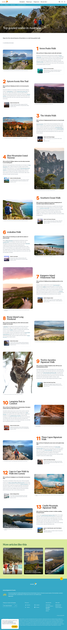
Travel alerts (48, 609)
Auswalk (61, 290)
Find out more (10, 621)
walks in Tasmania (9, 240)
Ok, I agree (15, 626)
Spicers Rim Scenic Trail (22, 91)
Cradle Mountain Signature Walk (48, 515)
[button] (5, 66)
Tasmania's (27, 243)
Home (2, 4)
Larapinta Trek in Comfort (15, 415)
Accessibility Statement (48, 608)
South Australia (56, 284)
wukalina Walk (6, 241)
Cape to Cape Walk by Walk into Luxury (16, 482)
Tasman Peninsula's (48, 449)
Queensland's (10, 91)
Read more (10, 596)
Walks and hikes (13, 4)
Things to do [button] (36, 1)
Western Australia (24, 483)
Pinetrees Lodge (39, 61)
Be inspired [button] (22, 1)
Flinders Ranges (60, 128)
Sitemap (47, 610)
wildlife (44, 286)
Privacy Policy (48, 604)
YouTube (28, 607)
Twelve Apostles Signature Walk (49, 372)
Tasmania (6, 326)
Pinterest (37, 607)
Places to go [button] (29, 1)
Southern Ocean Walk (44, 207)
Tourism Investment (58, 607)
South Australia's (39, 123)
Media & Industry (58, 604)
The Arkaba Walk (58, 126)
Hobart (11, 329)
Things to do (6, 4)
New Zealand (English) (8, 605)
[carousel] (18, 59)
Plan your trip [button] (43, 1)
